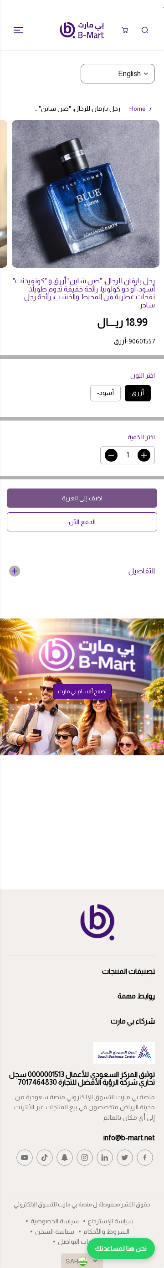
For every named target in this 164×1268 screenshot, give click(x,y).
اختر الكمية (141, 437)
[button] (14, 30)
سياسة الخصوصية (55, 1221)
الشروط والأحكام (106, 1231)
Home (137, 108)
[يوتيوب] (25, 1158)
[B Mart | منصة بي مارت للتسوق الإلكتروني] (82, 30)
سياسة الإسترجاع (110, 1221)
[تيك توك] (45, 1158)
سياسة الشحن (54, 1231)
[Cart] (125, 30)
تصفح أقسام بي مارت (82, 691)
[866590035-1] (85, 194)
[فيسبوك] (145, 1158)
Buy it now (82, 521)
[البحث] (145, 30)
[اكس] (125, 1158)
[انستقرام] (85, 1158)
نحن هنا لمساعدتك (121, 1248)
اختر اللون (142, 375)
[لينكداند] (105, 1158)
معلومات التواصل (82, 1241)
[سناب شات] (65, 1158)
